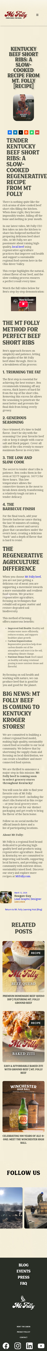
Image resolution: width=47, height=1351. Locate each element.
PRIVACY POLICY (23, 1332)
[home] (16, 15)
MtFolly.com (22, 876)
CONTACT (23, 1337)
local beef (18, 246)
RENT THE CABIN (23, 1327)
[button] (37, 15)
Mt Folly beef (33, 576)
